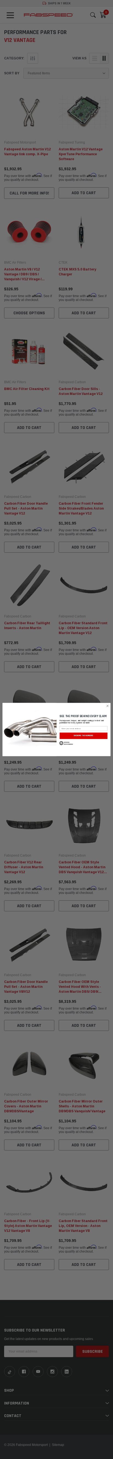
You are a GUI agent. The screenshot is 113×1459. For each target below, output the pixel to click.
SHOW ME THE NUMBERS (83, 736)
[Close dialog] (107, 706)
